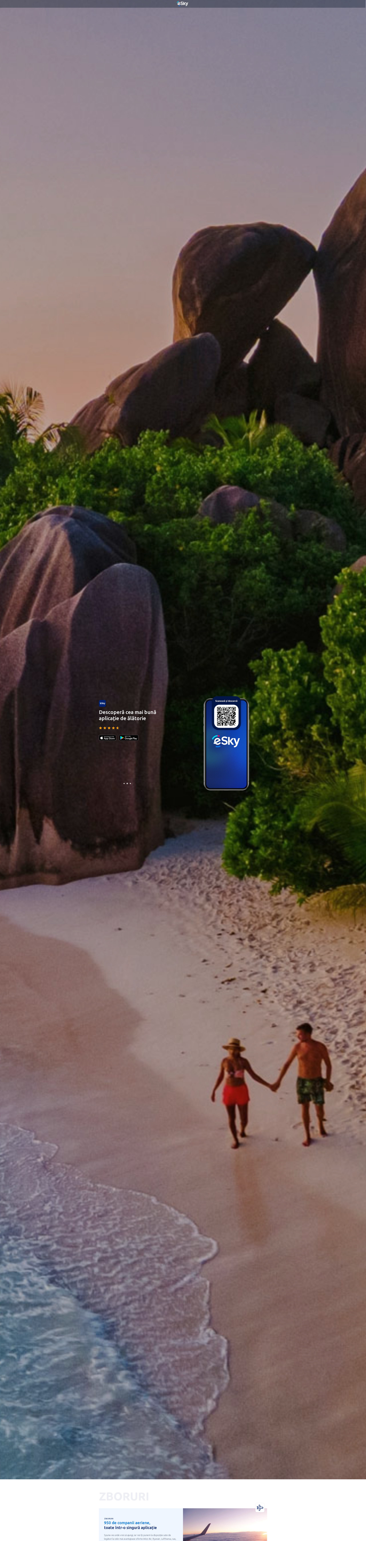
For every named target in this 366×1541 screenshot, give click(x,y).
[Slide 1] (124, 783)
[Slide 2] (127, 783)
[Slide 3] (130, 783)
